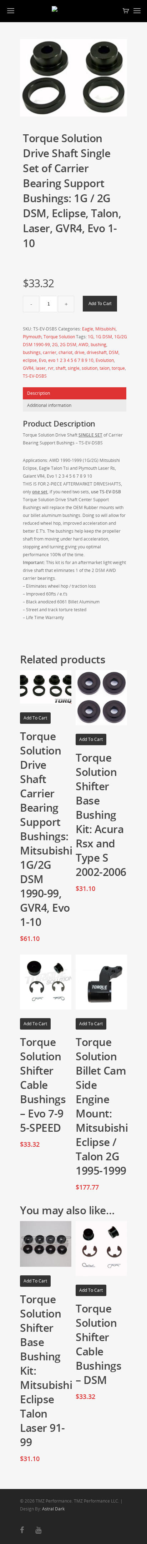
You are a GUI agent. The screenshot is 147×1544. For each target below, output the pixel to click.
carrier (49, 352)
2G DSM (68, 345)
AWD (83, 345)
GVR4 (28, 368)
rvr (51, 368)
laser (41, 368)
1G (90, 337)
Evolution (105, 360)
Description (38, 393)
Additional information (49, 405)
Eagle (87, 329)
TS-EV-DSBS (35, 376)
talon (105, 368)
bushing (98, 345)
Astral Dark (53, 1509)
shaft (61, 368)
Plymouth (32, 337)
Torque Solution (59, 337)
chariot (65, 352)
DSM (113, 352)
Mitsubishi (105, 329)
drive (80, 352)
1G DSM (104, 337)
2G (55, 345)
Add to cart (99, 303)
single (74, 368)
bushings (32, 352)
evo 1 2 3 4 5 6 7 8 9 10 (70, 360)
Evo (42, 360)
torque (118, 368)
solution (89, 368)
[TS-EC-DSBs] (73, 77)
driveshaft (97, 352)
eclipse (30, 360)
